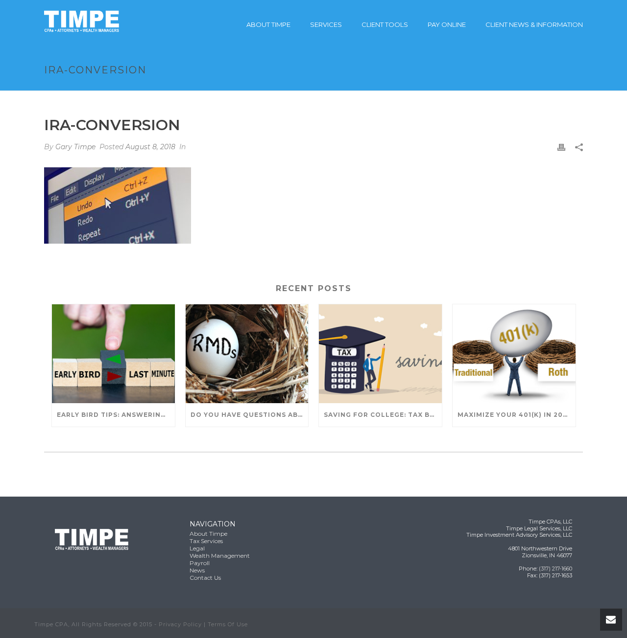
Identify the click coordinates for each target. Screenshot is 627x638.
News (197, 570)
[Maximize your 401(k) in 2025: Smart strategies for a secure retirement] (514, 353)
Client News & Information (534, 24)
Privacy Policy (180, 624)
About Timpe (268, 24)
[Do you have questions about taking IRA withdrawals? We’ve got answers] (247, 353)
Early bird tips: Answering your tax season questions (116, 414)
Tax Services (206, 541)
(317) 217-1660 (555, 568)
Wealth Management (220, 555)
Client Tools (385, 24)
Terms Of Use (228, 624)
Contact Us (205, 577)
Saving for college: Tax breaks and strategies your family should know (383, 414)
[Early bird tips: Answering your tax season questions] (113, 353)
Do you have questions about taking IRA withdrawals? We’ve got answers (250, 414)
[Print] (561, 147)
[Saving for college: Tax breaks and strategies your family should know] (380, 353)
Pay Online (447, 24)
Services (326, 24)
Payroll (200, 563)
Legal (197, 548)
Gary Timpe (75, 146)
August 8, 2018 (150, 146)
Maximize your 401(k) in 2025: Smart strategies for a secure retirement (517, 414)
